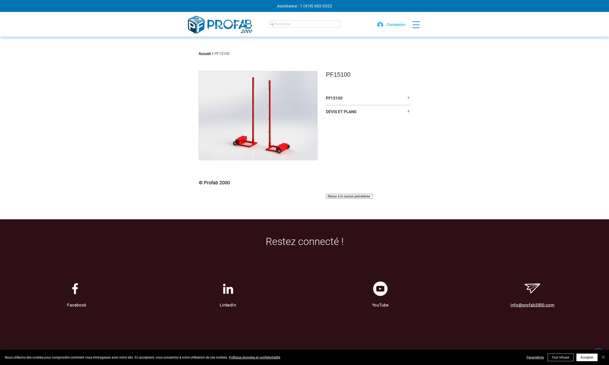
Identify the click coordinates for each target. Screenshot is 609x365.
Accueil (205, 53)
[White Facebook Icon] (75, 288)
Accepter (587, 357)
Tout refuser (561, 357)
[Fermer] (603, 357)
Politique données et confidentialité (254, 357)
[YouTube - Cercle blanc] (380, 288)
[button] (416, 24)
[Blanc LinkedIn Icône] (228, 288)
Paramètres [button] (535, 357)
